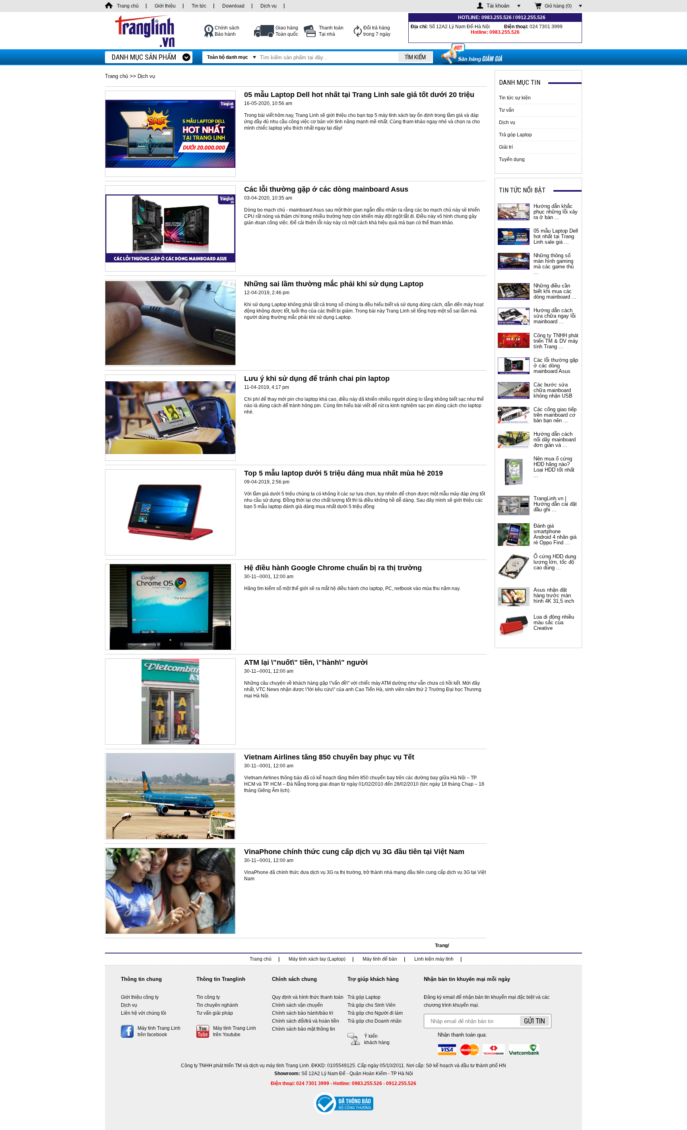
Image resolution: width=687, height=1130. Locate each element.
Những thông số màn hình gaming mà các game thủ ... (554, 263)
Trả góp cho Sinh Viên (371, 1005)
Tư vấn (506, 110)
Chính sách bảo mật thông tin (303, 1029)
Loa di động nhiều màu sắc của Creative (554, 622)
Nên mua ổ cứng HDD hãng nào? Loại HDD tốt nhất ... (554, 467)
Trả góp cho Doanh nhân (374, 1021)
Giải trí (506, 147)
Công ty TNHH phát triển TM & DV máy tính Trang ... (556, 340)
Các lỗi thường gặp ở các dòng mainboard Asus (556, 365)
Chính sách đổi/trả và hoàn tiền (305, 1021)
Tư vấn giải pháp (214, 1013)
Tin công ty (208, 997)
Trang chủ (116, 76)
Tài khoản (498, 6)
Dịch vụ (507, 122)
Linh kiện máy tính (434, 959)
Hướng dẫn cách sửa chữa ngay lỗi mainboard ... (555, 315)
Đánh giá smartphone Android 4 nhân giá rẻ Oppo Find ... (555, 534)
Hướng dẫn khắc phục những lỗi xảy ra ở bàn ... (556, 211)
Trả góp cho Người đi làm (375, 1013)
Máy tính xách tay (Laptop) (317, 959)
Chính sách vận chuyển (297, 1005)
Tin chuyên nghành (217, 1005)
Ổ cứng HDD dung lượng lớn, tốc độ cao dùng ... (555, 562)
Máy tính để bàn (380, 959)
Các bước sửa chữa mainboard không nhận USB (553, 390)
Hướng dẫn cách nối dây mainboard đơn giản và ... (555, 439)
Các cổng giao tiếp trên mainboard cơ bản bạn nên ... (555, 414)
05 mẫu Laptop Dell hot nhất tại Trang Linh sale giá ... (556, 236)
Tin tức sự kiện (515, 98)
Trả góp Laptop (515, 135)
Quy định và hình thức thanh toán (308, 997)
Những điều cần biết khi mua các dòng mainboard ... (555, 291)
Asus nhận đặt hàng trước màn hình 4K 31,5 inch (554, 595)
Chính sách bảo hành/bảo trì (302, 1013)
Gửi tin (534, 1021)
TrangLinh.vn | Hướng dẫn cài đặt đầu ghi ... (555, 504)
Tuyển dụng (512, 159)
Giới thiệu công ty (140, 997)
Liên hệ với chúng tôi (143, 1013)
